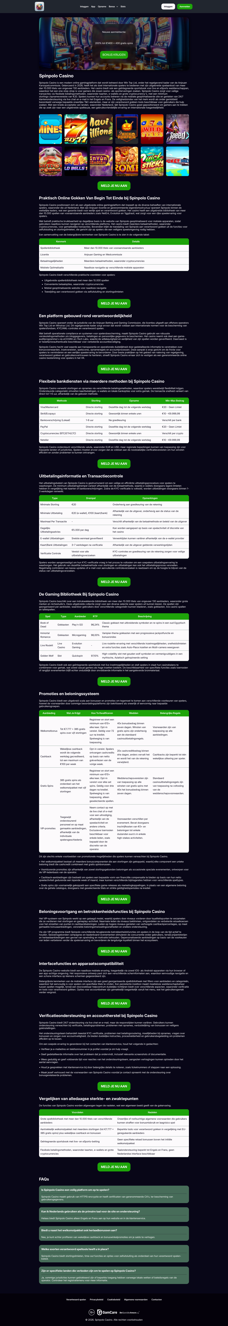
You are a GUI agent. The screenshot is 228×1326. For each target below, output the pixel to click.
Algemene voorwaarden (136, 1299)
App (93, 6)
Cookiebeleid (113, 1299)
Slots (123, 6)
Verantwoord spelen (76, 1299)
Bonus (112, 6)
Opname (102, 6)
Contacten (156, 1299)
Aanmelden (184, 6)
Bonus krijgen (114, 55)
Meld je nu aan (114, 186)
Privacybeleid (96, 1299)
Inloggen (84, 6)
